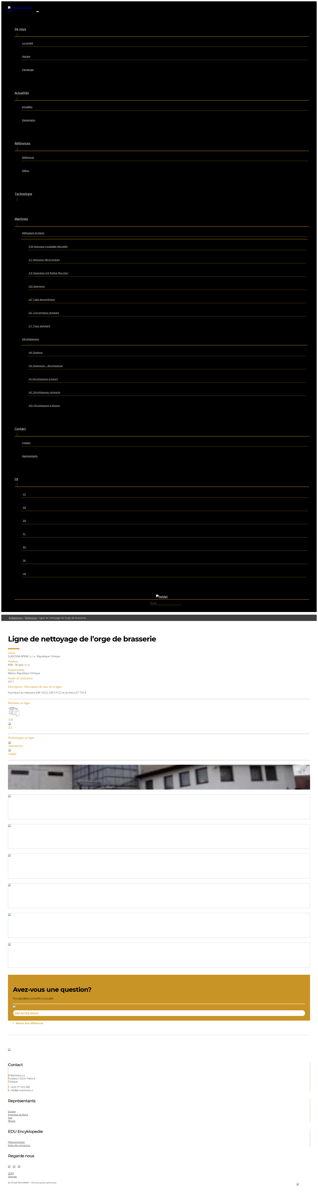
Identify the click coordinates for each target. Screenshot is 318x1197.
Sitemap (12, 1176)
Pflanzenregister (16, 1142)
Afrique (11, 1120)
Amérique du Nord (18, 1114)
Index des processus (19, 1145)
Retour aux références (29, 1023)
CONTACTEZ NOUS (25, 1013)
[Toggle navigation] (37, 11)
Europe (12, 1111)
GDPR (11, 1173)
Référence (31, 617)
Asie (10, 1117)
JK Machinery (16, 617)
